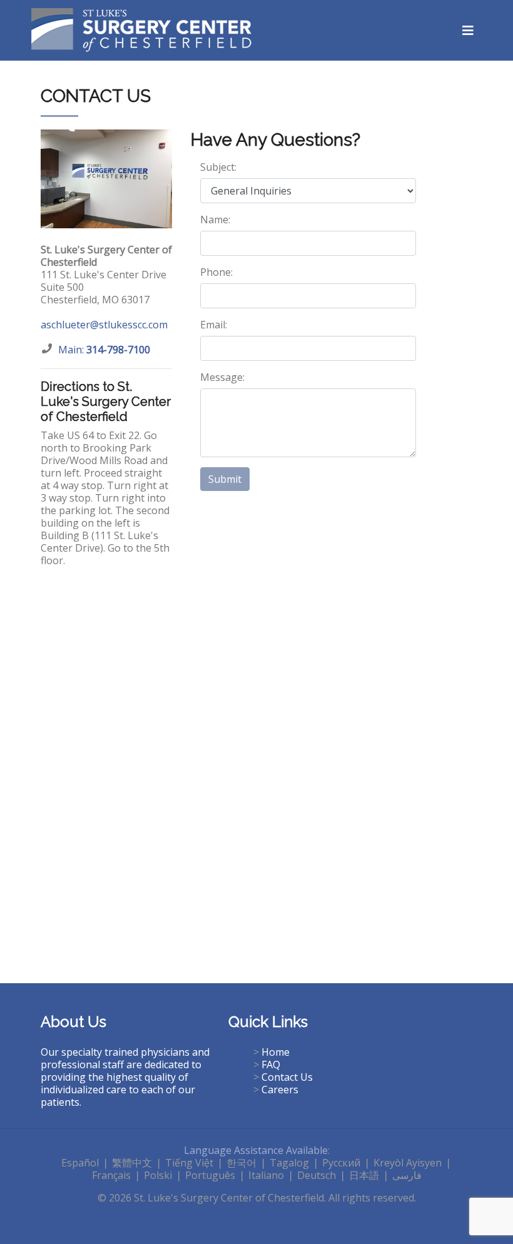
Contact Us (287, 1077)
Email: (213, 324)
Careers (280, 1089)
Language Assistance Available (256, 1150)
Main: (104, 350)
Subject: (218, 167)
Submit (224, 479)
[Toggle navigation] (468, 30)
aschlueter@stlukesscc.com (104, 324)
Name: (215, 219)
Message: (222, 377)
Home (276, 1052)
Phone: (216, 272)
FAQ (271, 1064)
